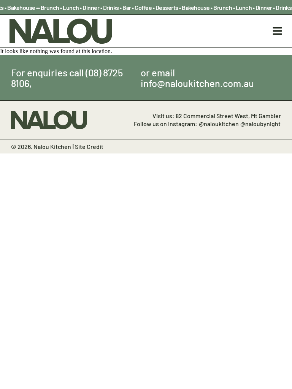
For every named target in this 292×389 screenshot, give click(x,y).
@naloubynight (260, 123)
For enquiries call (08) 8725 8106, (67, 77)
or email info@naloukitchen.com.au (197, 77)
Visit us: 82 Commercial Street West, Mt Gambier (216, 115)
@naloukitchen (219, 123)
